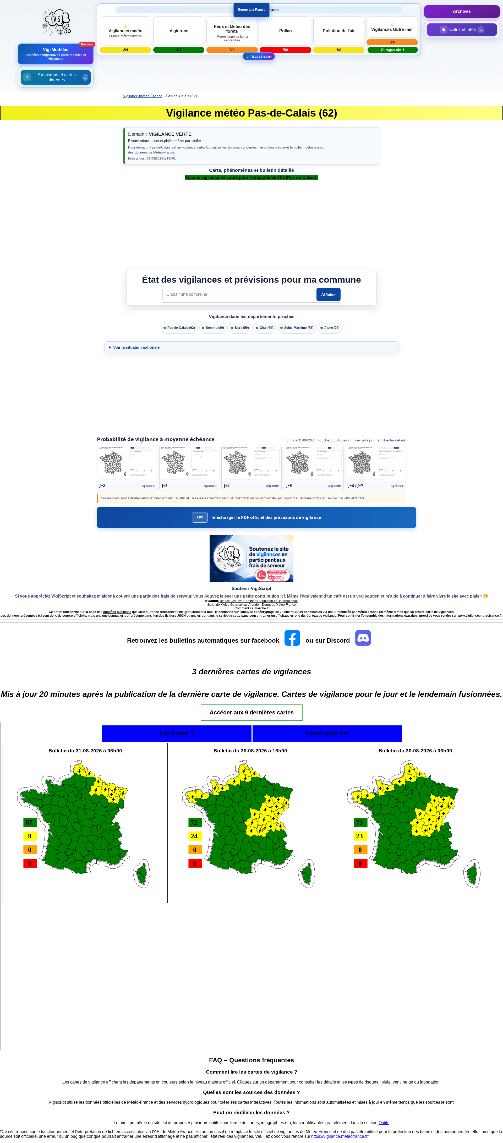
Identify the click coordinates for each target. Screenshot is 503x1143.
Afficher (328, 294)
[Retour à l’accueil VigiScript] (56, 23)
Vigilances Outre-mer (392, 27)
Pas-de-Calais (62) (181, 328)
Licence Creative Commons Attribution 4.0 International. (258, 601)
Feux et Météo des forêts (232, 31)
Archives (462, 11)
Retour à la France (251, 10)
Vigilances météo (125, 31)
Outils (384, 1122)
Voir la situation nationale (136, 347)
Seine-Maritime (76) (298, 328)
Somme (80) (215, 328)
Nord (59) (242, 328)
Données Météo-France (279, 604)
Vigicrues (179, 31)
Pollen (285, 31)
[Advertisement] (26, 783)
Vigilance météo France (142, 96)
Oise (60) (266, 328)
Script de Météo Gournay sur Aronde (233, 604)
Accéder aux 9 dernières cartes (252, 712)
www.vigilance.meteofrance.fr (480, 615)
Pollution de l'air (339, 31)
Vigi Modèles (55, 54)
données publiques (117, 612)
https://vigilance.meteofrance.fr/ (340, 1136)
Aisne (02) (332, 328)
